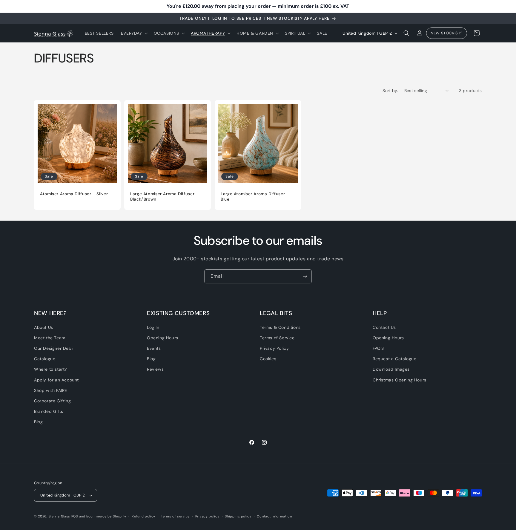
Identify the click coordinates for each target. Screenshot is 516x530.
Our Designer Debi (53, 348)
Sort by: (390, 90)
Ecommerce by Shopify (106, 516)
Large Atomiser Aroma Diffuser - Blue (255, 196)
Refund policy (143, 516)
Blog (38, 421)
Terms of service (175, 516)
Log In (153, 327)
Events (154, 348)
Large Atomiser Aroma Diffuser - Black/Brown (164, 196)
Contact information (274, 516)
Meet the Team (49, 337)
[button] (133, 33)
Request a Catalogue (394, 358)
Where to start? (50, 369)
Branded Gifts (48, 411)
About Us (43, 327)
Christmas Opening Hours (399, 379)
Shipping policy (238, 516)
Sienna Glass (59, 516)
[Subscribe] (304, 276)
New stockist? (447, 33)
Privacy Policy (274, 348)
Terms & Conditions (280, 327)
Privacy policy (207, 516)
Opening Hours (162, 337)
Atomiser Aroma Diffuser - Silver (74, 193)
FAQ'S (378, 348)
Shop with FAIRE (50, 390)
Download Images (391, 369)
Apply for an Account (56, 379)
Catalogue (44, 358)
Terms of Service (277, 337)
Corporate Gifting (52, 401)
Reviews (155, 369)
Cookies (268, 358)
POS (74, 516)
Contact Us (384, 327)
